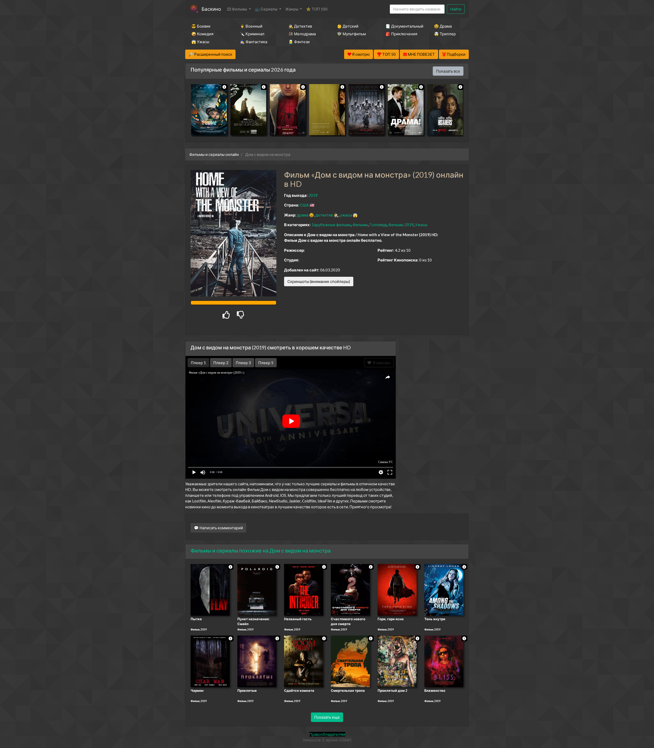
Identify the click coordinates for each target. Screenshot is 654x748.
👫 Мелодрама (302, 33)
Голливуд (378, 224)
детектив (324, 215)
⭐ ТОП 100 (317, 9)
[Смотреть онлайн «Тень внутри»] (443, 589)
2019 (313, 195)
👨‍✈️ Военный (251, 26)
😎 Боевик (201, 26)
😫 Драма (443, 26)
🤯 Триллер (445, 33)
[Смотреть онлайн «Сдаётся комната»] (303, 661)
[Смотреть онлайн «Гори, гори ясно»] (397, 589)
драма (302, 215)
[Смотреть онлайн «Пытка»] (210, 589)
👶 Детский (347, 26)
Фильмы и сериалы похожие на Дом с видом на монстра (261, 550)
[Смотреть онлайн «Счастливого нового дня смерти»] (350, 589)
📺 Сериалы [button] (266, 9)
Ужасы (421, 224)
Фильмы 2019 (401, 224)
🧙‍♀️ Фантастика (253, 41)
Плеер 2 (220, 362)
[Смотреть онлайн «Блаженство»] (443, 661)
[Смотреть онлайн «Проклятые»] (256, 661)
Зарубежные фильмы (331, 224)
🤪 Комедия (202, 33)
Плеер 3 (243, 362)
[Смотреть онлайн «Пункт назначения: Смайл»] (256, 589)
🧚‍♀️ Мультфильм (351, 33)
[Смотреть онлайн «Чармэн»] (210, 661)
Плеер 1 (198, 362)
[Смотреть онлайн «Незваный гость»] (303, 589)
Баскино (211, 9)
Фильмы (360, 224)
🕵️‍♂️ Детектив (300, 26)
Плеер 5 (265, 362)
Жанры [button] (292, 9)
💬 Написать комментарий (218, 527)
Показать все (448, 71)
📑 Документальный (403, 26)
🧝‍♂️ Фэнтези (299, 41)
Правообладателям (327, 734)
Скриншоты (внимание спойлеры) (318, 281)
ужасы (346, 215)
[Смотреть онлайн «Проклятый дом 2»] (397, 661)
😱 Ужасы (200, 41)
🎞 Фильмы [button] (237, 9)
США (304, 205)
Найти (455, 9)
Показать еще (327, 717)
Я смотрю (380, 362)
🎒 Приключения (401, 33)
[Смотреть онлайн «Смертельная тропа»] (350, 661)
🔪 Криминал (252, 33)
